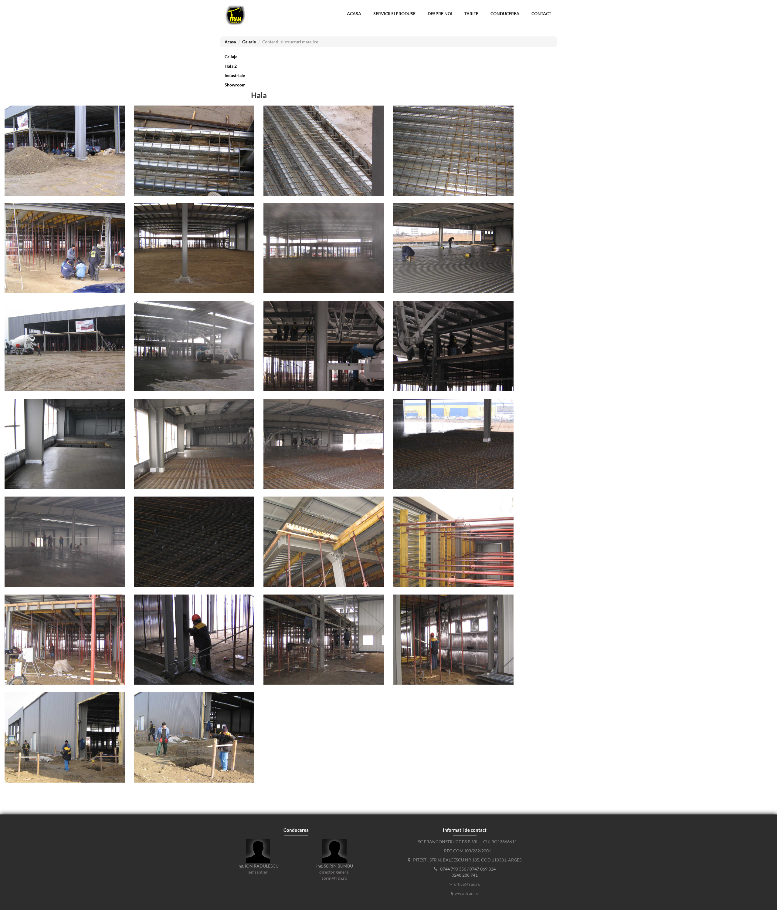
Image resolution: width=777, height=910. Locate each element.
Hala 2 (231, 66)
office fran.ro (467, 884)
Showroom (235, 84)
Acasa (230, 41)
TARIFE (471, 13)
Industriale (235, 75)
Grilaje (231, 56)
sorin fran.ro (334, 878)
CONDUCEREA (504, 13)
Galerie (249, 41)
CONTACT (541, 13)
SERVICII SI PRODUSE (394, 13)
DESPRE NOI (440, 13)
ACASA (354, 13)
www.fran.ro (467, 893)
